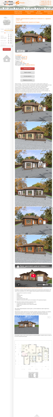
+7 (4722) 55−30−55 (45, 3)
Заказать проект (27, 68)
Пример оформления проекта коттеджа (27, 22)
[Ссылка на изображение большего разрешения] (33, 359)
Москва (22, 2)
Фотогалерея (39, 13)
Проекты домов (18, 11)
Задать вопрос (27, 72)
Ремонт (29, 13)
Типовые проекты (29, 11)
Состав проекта (27, 76)
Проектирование (48, 11)
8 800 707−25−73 (46, 1)
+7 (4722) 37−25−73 (45, 4)
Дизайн (39, 11)
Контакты (50, 13)
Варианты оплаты (27, 80)
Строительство (18, 13)
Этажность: (2, 31)
